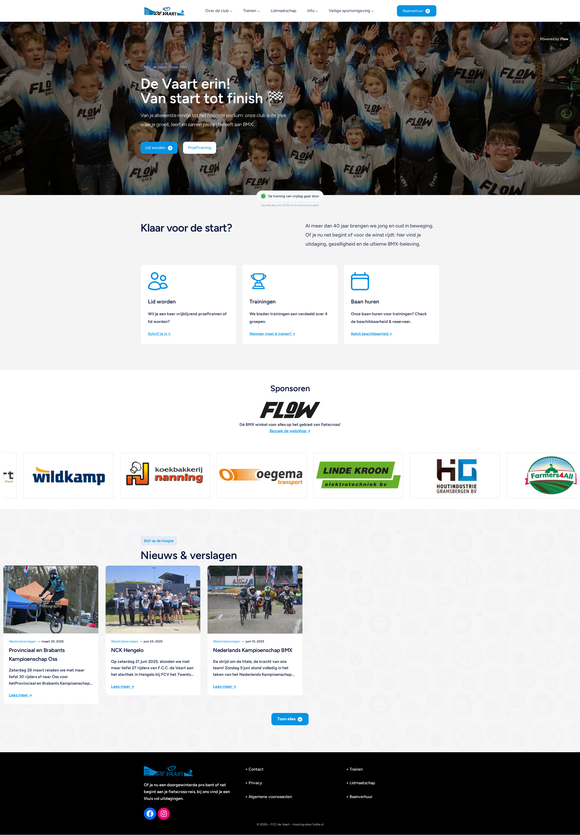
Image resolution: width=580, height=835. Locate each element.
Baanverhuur (413, 11)
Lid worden (155, 147)
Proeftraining (199, 147)
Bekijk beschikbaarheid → (371, 334)
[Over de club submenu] (231, 11)
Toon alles (286, 718)
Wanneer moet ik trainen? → (272, 334)
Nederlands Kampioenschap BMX (252, 650)
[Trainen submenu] (258, 11)
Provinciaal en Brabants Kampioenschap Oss (37, 654)
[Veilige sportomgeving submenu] (372, 11)
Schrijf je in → (159, 334)
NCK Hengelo (127, 650)
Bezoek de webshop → (290, 430)
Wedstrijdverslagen (22, 641)
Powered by (554, 39)
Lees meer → (20, 695)
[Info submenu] (316, 11)
